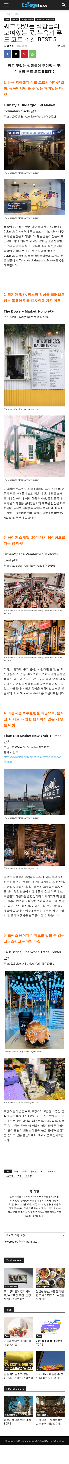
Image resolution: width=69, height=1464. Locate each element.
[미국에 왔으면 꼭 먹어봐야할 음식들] (18, 1327)
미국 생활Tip (42, 1415)
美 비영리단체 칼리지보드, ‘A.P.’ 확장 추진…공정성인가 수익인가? (17, 1295)
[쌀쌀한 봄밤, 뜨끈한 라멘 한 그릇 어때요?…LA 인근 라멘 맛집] (50, 1278)
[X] (16, 54)
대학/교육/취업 (11, 1415)
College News (27, 19)
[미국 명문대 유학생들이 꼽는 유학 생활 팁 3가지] (50, 1406)
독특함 (29, 1175)
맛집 (16, 1171)
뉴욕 (24, 1171)
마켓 (19, 1175)
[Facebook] (7, 54)
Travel (15, 19)
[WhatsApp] (32, 54)
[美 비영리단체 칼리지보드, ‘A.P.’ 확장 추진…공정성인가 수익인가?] (18, 1278)
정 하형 (10, 45)
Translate (31, 1241)
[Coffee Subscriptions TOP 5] (50, 1327)
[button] (6, 5)
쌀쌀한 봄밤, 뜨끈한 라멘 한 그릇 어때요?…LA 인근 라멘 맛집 (50, 1295)
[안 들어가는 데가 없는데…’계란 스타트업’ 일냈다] (18, 1361)
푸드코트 (52, 1171)
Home (7, 13)
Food (15, 13)
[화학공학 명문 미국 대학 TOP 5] (18, 1406)
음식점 (34, 1171)
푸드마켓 (9, 1175)
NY (42, 1171)
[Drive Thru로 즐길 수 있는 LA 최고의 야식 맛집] (50, 1361)
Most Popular (11, 1286)
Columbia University (45, 19)
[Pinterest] (24, 54)
